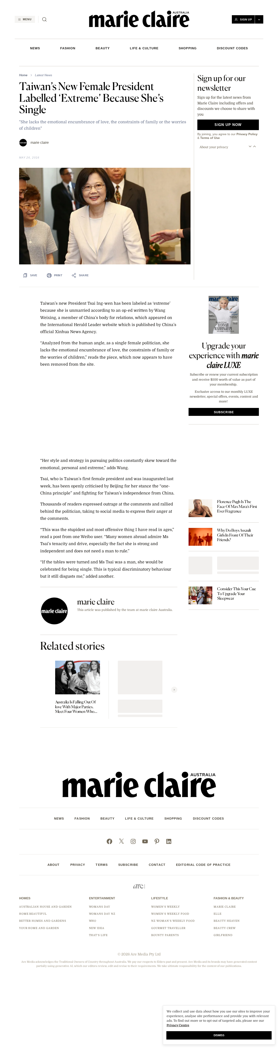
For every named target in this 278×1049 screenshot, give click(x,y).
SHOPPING (188, 48)
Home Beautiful (33, 913)
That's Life (98, 935)
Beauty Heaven (227, 920)
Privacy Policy (247, 134)
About (53, 864)
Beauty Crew (225, 928)
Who (92, 920)
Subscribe (128, 864)
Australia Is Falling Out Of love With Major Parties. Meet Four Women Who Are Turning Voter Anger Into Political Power (75, 707)
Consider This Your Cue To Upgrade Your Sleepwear (236, 593)
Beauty (103, 48)
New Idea (97, 928)
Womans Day (99, 906)
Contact (157, 864)
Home (23, 75)
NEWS (35, 48)
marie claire (40, 142)
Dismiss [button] (219, 1035)
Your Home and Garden (39, 928)
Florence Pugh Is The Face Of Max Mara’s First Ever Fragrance (237, 506)
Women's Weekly (165, 906)
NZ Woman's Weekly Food (172, 920)
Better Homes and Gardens (42, 920)
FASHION (68, 48)
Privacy (77, 864)
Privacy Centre (178, 1025)
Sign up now (228, 125)
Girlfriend (223, 935)
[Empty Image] (200, 565)
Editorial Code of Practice (203, 864)
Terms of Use (210, 138)
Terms (102, 864)
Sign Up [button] (246, 19)
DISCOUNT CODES (232, 48)
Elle (218, 913)
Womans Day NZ (102, 913)
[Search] (44, 19)
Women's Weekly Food (170, 913)
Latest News (43, 75)
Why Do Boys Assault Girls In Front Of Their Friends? (235, 535)
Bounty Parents (165, 935)
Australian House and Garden (45, 906)
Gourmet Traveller (168, 928)
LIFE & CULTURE (144, 48)
